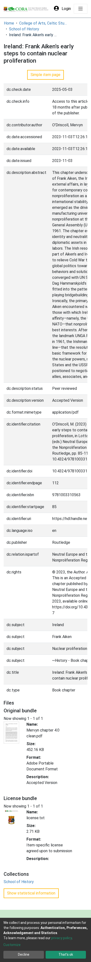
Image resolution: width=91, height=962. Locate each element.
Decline (23, 954)
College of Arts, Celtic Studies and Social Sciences (43, 23)
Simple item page (45, 74)
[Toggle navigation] (80, 9)
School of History (24, 29)
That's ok (65, 954)
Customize (12, 945)
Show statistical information (31, 893)
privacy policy (61, 938)
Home (9, 23)
